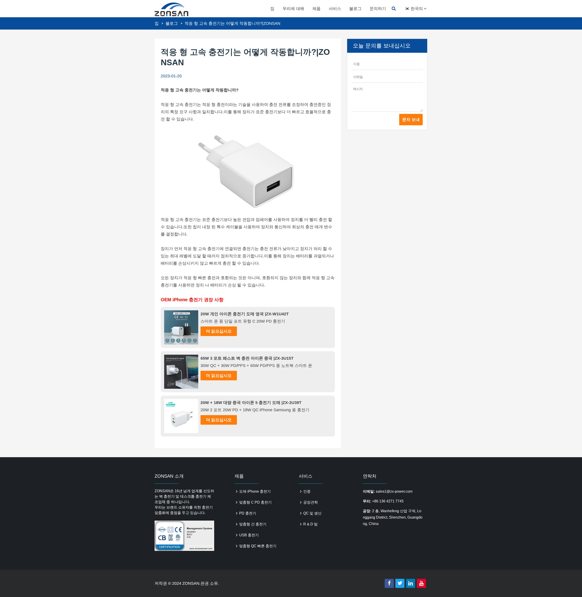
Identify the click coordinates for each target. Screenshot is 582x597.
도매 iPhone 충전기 (255, 491)
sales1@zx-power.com (394, 491)
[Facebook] (389, 583)
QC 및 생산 (312, 513)
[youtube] (421, 583)
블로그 (355, 8)
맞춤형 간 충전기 (252, 524)
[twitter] (399, 583)
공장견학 (310, 502)
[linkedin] (410, 583)
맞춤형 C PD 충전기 (255, 502)
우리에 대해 (293, 8)
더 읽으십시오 (219, 331)
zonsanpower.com (177, 9)
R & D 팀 (310, 524)
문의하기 (378, 8)
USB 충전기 (249, 535)
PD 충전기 (247, 513)
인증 (307, 491)
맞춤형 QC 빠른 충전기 (257, 546)
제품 (316, 8)
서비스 (335, 8)
